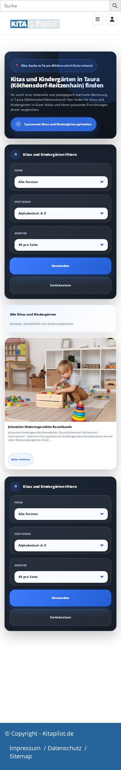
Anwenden (60, 266)
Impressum (25, 748)
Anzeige (21, 233)
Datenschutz (64, 748)
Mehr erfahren (20, 459)
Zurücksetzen (60, 285)
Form (19, 170)
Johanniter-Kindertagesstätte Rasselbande (40, 427)
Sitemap (21, 756)
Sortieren (23, 201)
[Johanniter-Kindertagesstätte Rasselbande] (60, 380)
